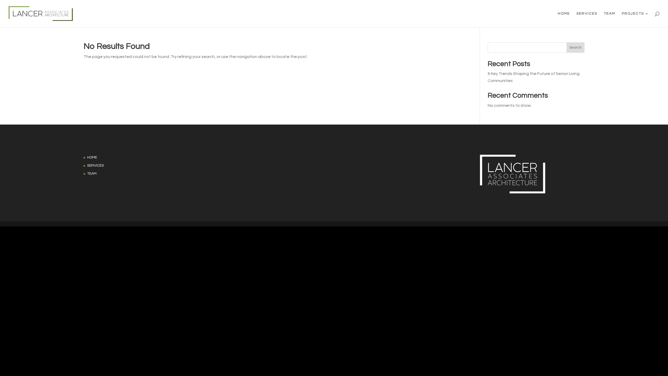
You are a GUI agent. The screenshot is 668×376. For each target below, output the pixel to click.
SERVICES (586, 13)
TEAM (609, 13)
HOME (564, 13)
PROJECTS (633, 13)
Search (575, 47)
